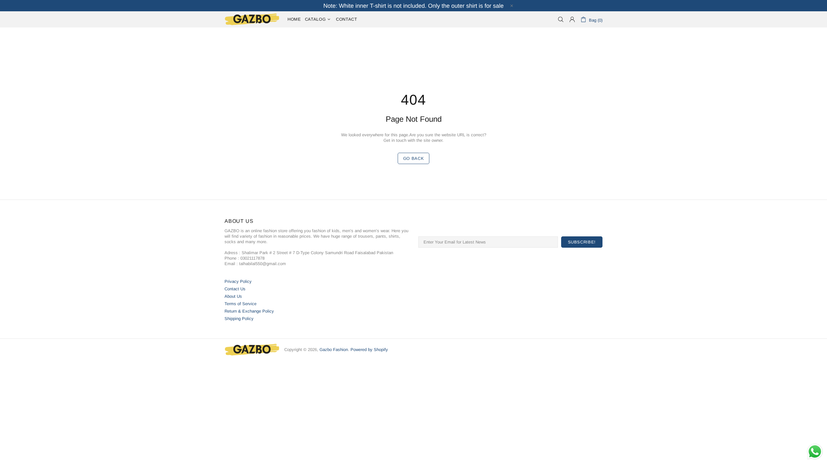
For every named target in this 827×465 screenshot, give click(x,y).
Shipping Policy (239, 318)
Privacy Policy (238, 281)
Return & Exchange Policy (249, 311)
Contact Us (235, 288)
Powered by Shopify (369, 349)
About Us (233, 296)
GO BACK (413, 158)
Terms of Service (240, 303)
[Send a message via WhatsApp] (815, 451)
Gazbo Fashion (252, 19)
